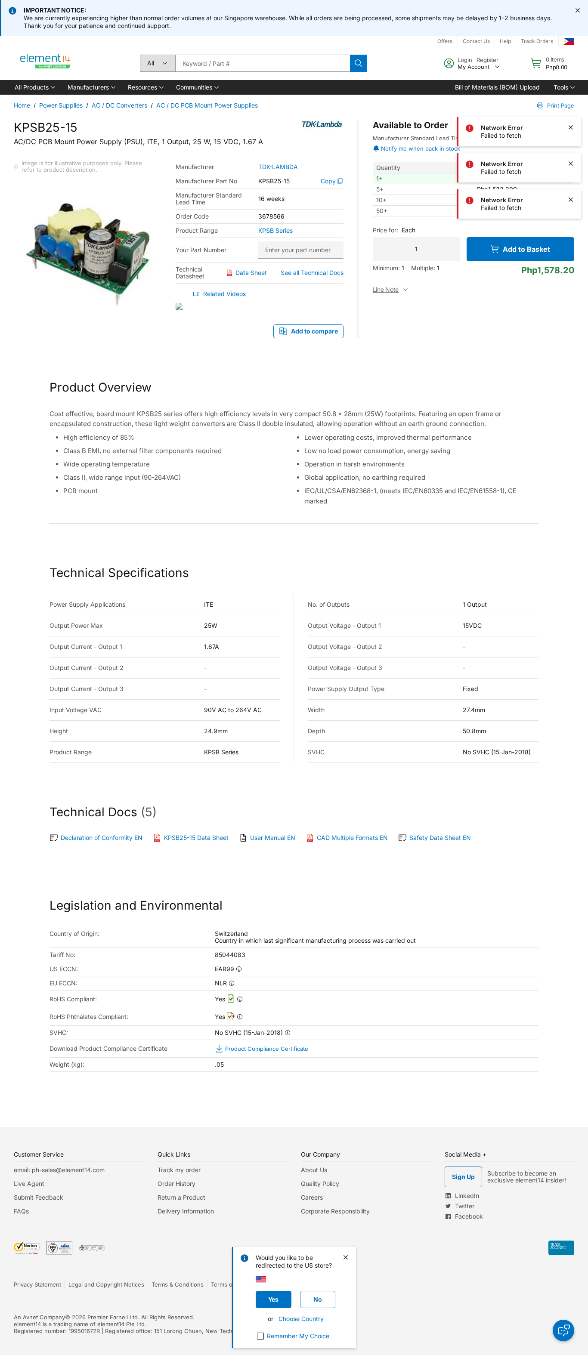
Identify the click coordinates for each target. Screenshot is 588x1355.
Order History (176, 1183)
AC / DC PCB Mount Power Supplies (207, 105)
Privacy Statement (37, 1284)
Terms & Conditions (178, 1284)
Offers (444, 41)
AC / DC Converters (119, 105)
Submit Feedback (38, 1197)
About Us (314, 1169)
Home (22, 105)
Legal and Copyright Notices (106, 1284)
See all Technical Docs (312, 272)
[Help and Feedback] (563, 1330)
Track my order (179, 1169)
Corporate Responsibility (335, 1211)
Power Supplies (61, 105)
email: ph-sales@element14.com (59, 1169)
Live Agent (29, 1183)
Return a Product (181, 1197)
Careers (312, 1197)
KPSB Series (275, 230)
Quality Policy (320, 1183)
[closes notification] (577, 10)
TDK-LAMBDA (278, 167)
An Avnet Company (39, 1317)
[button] (34, 87)
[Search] (358, 63)
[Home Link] (45, 63)
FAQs (21, 1211)
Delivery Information (186, 1211)
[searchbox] (262, 63)
